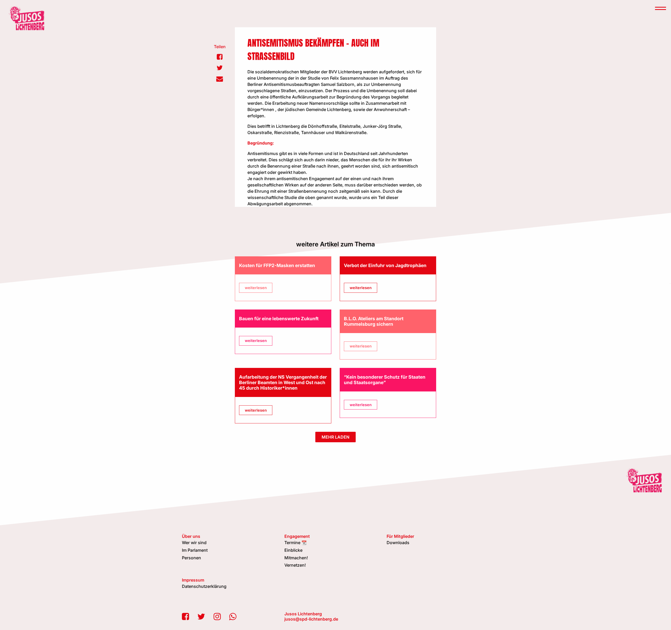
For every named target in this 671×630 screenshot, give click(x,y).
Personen (191, 557)
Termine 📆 (295, 542)
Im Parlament (195, 550)
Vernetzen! (295, 565)
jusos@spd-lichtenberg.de (311, 619)
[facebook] (185, 616)
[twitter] (201, 616)
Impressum (193, 580)
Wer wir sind (194, 542)
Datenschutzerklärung (204, 586)
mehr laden (335, 437)
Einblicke (293, 550)
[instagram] (217, 616)
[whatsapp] (232, 616)
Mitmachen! (296, 557)
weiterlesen (256, 287)
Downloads (398, 542)
